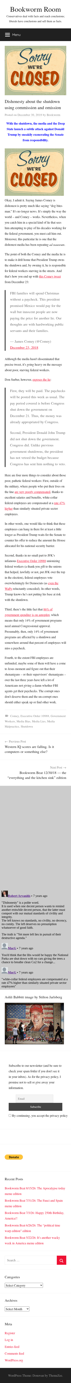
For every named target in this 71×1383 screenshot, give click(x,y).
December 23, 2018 (24, 347)
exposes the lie (41, 379)
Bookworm (53, 115)
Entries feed (12, 1347)
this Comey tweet (50, 276)
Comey (14, 716)
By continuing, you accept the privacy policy (39, 1115)
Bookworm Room (35, 9)
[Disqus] (35, 835)
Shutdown (27, 726)
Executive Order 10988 (31, 561)
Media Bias (23, 721)
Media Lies (39, 721)
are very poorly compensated (32, 492)
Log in (9, 1340)
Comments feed (14, 1353)
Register (10, 1333)
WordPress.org (14, 1360)
